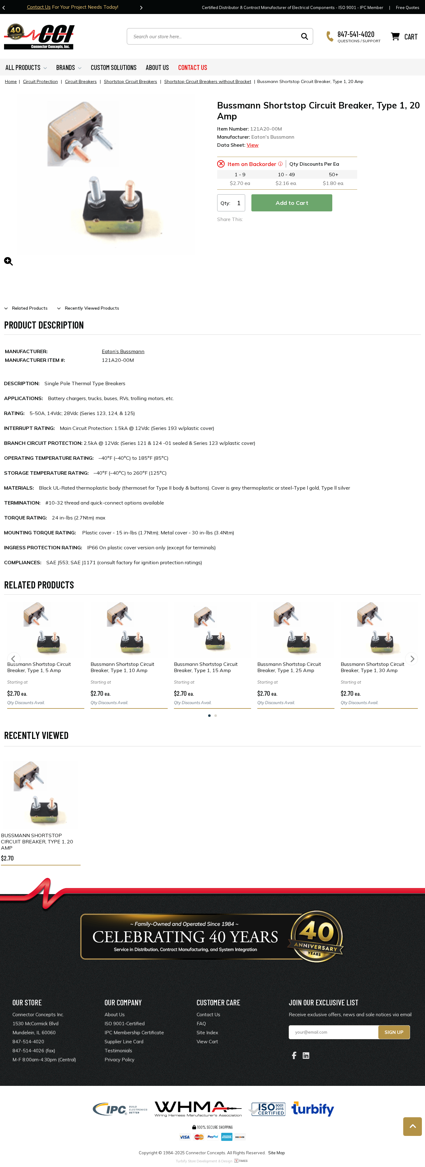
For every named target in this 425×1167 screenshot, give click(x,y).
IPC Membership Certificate (134, 1033)
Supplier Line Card (124, 1042)
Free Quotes (407, 7)
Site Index (207, 1033)
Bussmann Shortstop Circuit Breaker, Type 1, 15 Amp (206, 667)
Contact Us (39, 7)
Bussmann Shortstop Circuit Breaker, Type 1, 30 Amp (372, 667)
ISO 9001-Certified (125, 1023)
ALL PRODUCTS (23, 67)
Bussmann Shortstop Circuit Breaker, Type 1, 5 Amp (39, 667)
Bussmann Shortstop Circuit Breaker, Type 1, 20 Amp (37, 841)
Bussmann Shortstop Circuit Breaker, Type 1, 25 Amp (289, 667)
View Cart (207, 1042)
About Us (115, 1014)
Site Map (276, 1152)
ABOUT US (157, 67)
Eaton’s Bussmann (123, 351)
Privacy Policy (119, 1060)
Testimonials (118, 1051)
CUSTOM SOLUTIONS (114, 67)
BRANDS (65, 67)
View (253, 145)
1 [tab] (209, 715)
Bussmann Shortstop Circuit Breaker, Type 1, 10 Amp (122, 667)
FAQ (201, 1023)
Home (11, 81)
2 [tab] (215, 715)
